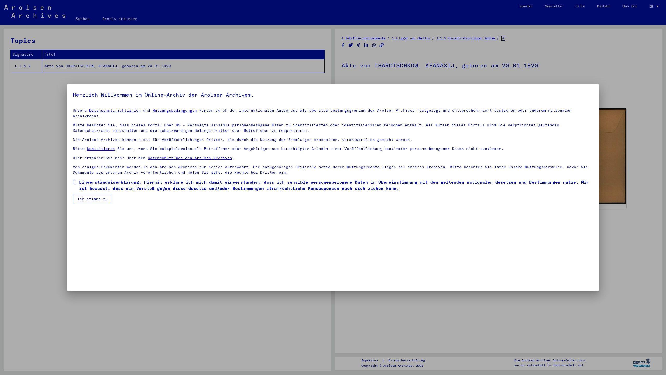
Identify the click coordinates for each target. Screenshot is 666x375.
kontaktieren (101, 148)
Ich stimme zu (92, 199)
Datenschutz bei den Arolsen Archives (190, 157)
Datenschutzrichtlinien (115, 110)
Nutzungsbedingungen (174, 110)
